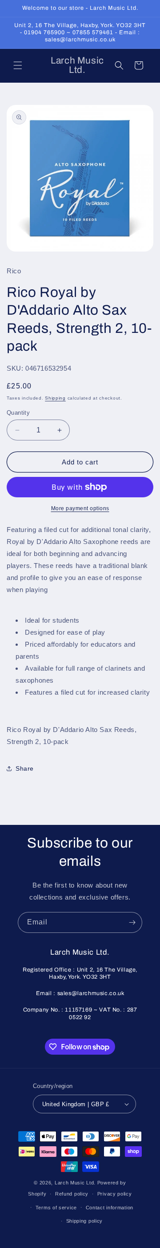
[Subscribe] (132, 922)
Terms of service (56, 1207)
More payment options (80, 508)
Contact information (109, 1207)
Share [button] (25, 768)
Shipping (55, 398)
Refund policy (71, 1193)
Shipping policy (84, 1221)
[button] (18, 65)
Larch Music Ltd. (75, 1182)
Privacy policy (114, 1193)
